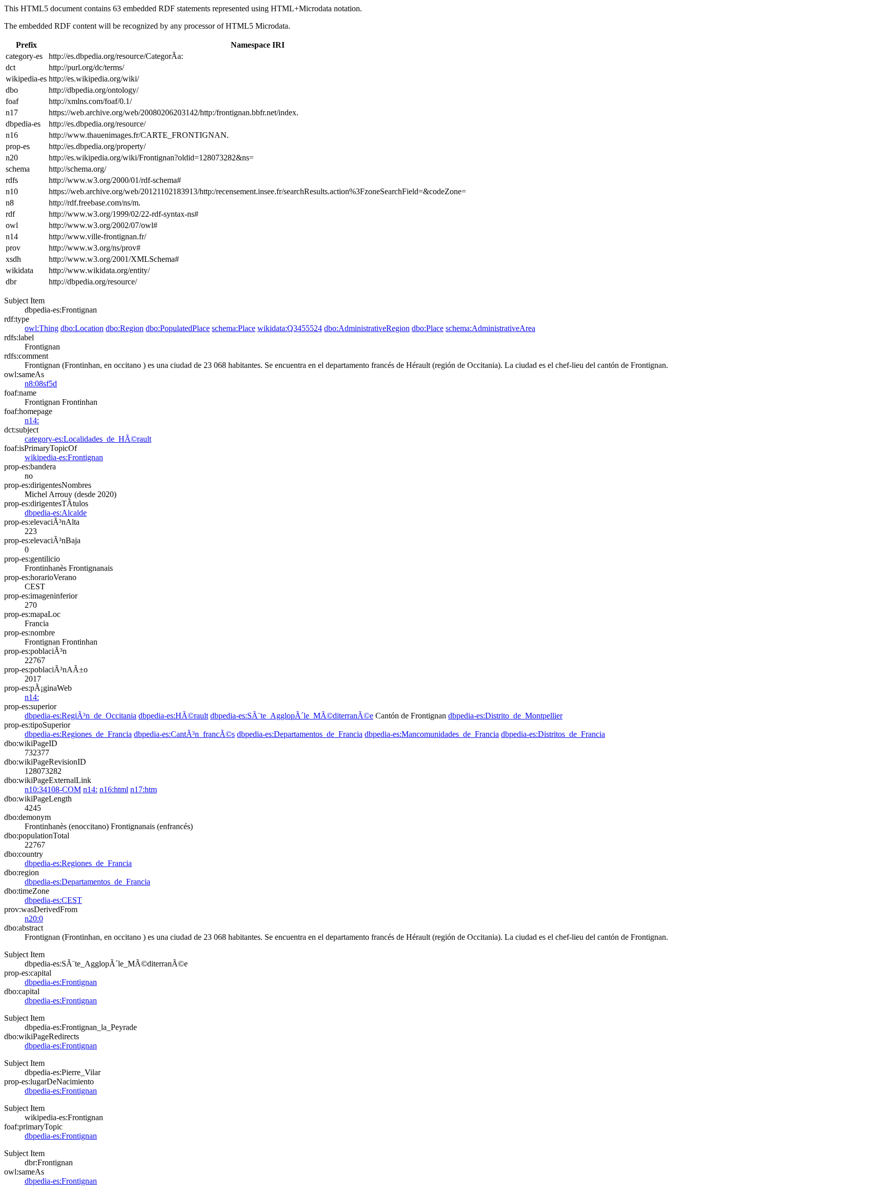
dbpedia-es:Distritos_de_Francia (553, 734)
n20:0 (34, 918)
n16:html (113, 789)
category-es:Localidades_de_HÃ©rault (88, 439)
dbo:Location (82, 328)
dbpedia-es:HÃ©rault (173, 715)
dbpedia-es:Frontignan (61, 982)
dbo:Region (125, 328)
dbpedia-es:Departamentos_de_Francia (300, 734)
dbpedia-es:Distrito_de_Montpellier (505, 715)
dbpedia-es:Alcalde (56, 512)
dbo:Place (428, 328)
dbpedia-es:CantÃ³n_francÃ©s (184, 734)
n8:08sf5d (41, 383)
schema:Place (233, 328)
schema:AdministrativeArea (490, 328)
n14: (32, 420)
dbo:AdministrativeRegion (367, 328)
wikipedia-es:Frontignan (64, 457)
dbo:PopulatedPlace (178, 328)
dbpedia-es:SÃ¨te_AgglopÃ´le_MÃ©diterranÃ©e (291, 715)
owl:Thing (41, 328)
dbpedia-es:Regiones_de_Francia (78, 734)
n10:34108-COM (53, 789)
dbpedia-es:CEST (53, 900)
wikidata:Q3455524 (289, 328)
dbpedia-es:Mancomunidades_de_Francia (432, 734)
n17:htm (143, 789)
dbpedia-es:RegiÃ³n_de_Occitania (80, 715)
